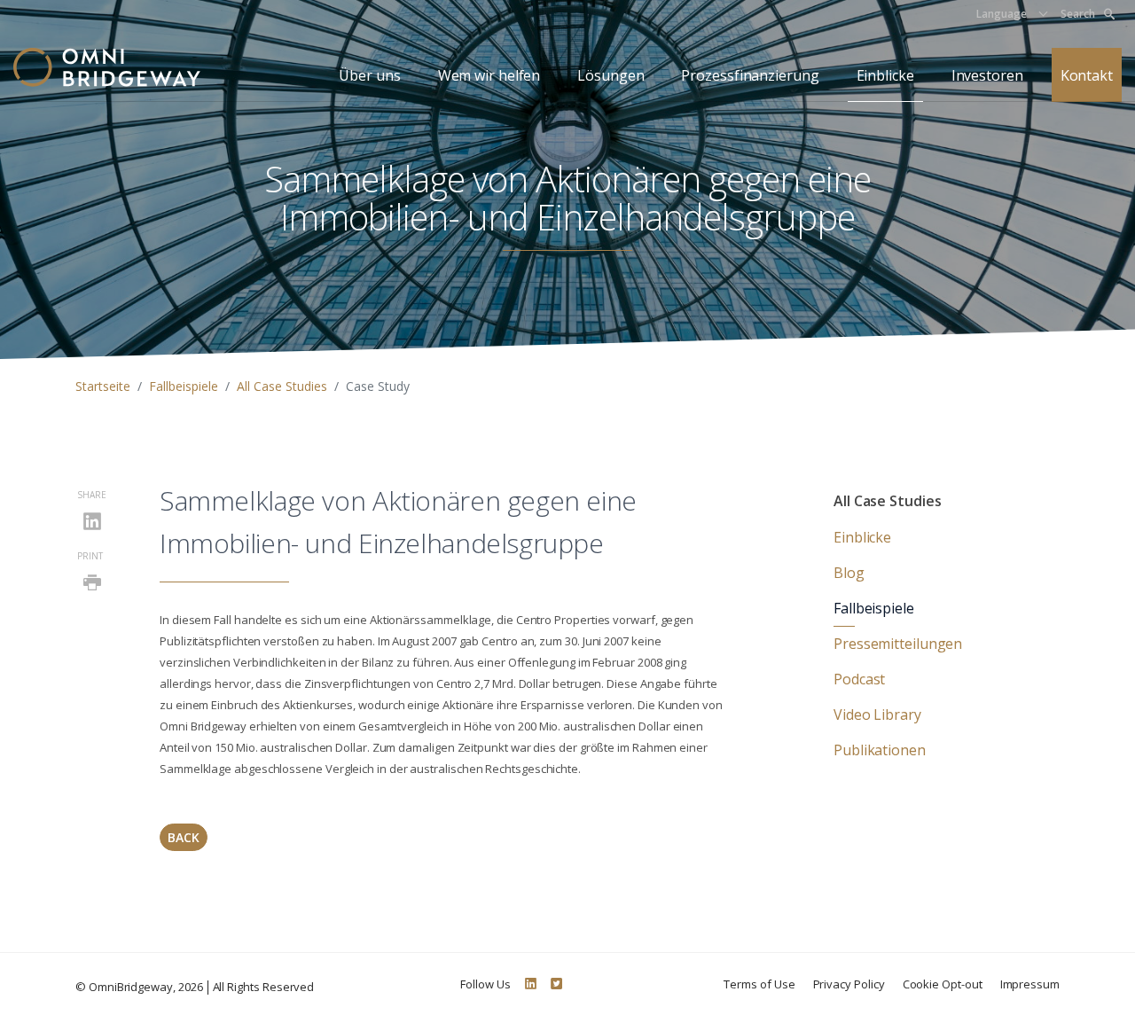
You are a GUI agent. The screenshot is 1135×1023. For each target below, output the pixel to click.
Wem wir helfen (489, 75)
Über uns (369, 75)
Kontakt (1087, 75)
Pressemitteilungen (898, 643)
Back (184, 837)
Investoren (987, 75)
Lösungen (610, 75)
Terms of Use (759, 984)
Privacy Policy (849, 984)
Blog (849, 572)
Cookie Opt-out (942, 984)
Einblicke (885, 75)
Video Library (877, 714)
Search (1078, 13)
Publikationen (880, 750)
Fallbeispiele (183, 386)
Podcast (859, 679)
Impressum (1030, 984)
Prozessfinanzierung (749, 75)
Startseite (102, 386)
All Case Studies (282, 386)
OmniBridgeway (131, 987)
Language (1001, 13)
